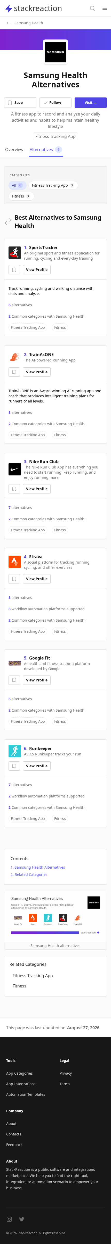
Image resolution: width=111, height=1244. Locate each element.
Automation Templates (25, 1094)
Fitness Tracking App (55, 136)
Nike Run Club (44, 461)
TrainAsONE (41, 354)
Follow (55, 102)
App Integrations (21, 1083)
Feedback (14, 1144)
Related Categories (31, 874)
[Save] (14, 269)
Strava (36, 556)
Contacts (13, 1134)
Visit (91, 102)
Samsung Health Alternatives (40, 867)
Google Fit (39, 658)
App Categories (19, 1073)
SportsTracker (43, 247)
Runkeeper (40, 748)
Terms (65, 1083)
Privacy (66, 1073)
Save (18, 102)
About (11, 1123)
